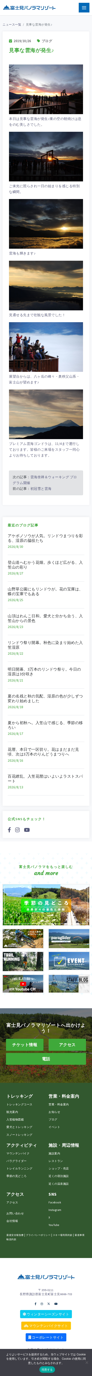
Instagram (55, 1210)
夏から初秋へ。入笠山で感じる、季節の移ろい (45, 725)
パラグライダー (16, 1161)
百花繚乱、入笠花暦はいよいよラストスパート (45, 778)
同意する (47, 1369)
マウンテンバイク (18, 1153)
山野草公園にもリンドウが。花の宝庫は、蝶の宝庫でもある (45, 591)
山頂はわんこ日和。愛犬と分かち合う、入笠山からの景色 (45, 618)
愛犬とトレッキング (19, 1127)
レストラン (56, 1161)
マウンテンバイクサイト (48, 1326)
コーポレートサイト (47, 1337)
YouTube (54, 1225)
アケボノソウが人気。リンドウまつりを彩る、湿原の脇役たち (45, 538)
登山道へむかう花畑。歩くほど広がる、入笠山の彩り (45, 565)
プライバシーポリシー (38, 1235)
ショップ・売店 (59, 1168)
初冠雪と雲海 (41, 488)
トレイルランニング (19, 1168)
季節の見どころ (16, 1176)
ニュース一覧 (12, 24)
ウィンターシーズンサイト (47, 1314)
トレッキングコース (19, 1104)
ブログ (46, 41)
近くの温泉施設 (59, 1183)
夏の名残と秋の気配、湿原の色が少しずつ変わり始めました (45, 698)
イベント (54, 1127)
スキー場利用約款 (63, 1235)
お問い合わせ (15, 1213)
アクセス (12, 1202)
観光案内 (12, 1112)
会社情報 (12, 1221)
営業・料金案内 (59, 1104)
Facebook (55, 1202)
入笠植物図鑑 (15, 1119)
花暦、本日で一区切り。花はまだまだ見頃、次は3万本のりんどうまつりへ (43, 752)
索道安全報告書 (15, 1235)
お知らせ (54, 1112)
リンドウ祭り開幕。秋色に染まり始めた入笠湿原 (45, 645)
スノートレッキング (19, 1134)
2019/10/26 (22, 41)
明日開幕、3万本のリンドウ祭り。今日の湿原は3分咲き (44, 671)
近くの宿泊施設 (59, 1176)
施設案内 (54, 1153)
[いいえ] (87, 1362)
